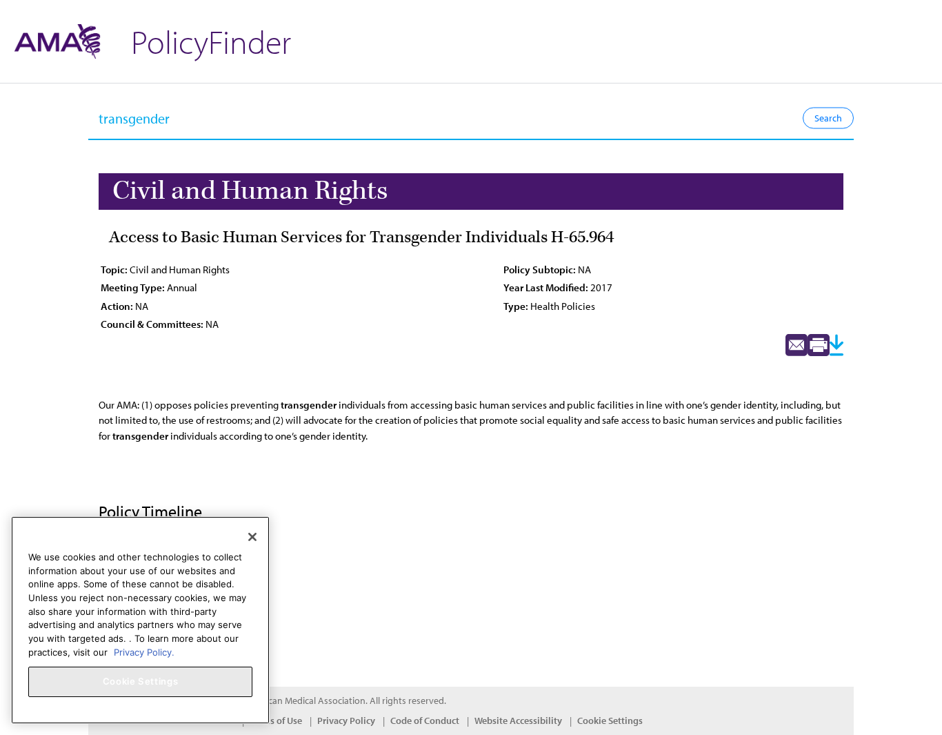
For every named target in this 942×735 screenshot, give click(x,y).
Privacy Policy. (144, 651)
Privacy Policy (346, 720)
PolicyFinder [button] (211, 41)
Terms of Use (276, 720)
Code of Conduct (424, 720)
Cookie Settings (610, 720)
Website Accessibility (518, 720)
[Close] (252, 537)
